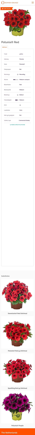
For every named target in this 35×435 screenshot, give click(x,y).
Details (4, 47)
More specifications (18, 124)
